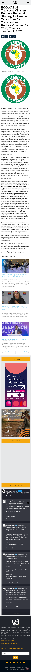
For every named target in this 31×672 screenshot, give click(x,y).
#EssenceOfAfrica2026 (12, 534)
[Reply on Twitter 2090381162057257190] (7, 607)
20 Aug (27, 554)
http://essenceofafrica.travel (13, 544)
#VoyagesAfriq (10, 501)
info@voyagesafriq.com (7, 640)
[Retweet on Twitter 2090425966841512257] (10, 582)
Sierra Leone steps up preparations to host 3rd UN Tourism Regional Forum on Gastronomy (14, 276)
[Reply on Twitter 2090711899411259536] (7, 548)
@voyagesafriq (21, 501)
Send (15, 657)
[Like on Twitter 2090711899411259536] (13, 548)
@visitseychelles (10, 516)
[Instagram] (17, 662)
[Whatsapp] (20, 662)
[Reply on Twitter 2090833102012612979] (7, 519)
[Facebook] (7, 662)
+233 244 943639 (12, 643)
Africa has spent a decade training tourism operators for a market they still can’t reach (14, 338)
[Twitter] (10, 662)
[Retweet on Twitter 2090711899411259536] (10, 548)
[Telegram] (24, 662)
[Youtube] (13, 662)
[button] (28, 2)
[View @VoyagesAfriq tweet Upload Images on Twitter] (22, 544)
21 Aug (27, 501)
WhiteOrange (21, 669)
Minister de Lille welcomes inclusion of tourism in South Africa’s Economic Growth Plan (14, 308)
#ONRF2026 (9, 575)
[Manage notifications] (27, 669)
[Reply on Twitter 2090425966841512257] (7, 582)
